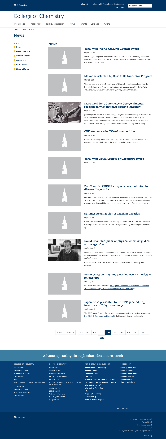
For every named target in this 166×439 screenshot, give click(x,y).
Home (16, 30)
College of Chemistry (39, 16)
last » (103, 337)
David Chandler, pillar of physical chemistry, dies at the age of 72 (116, 242)
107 (115, 333)
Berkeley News (126, 370)
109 (129, 333)
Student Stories (22, 69)
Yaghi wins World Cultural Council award (111, 48)
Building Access (91, 370)
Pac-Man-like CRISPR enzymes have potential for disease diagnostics (116, 187)
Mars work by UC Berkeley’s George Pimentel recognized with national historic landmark (114, 105)
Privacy (148, 428)
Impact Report (22, 60)
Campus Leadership (128, 373)
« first (60, 332)
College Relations (91, 373)
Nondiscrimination (144, 425)
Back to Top (148, 436)
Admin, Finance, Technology (95, 368)
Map (15, 379)
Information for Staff (93, 385)
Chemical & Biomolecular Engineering (108, 4)
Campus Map (126, 379)
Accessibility (147, 422)
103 (88, 333)
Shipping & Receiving (93, 394)
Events (84, 23)
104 (95, 333)
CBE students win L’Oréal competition (109, 131)
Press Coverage (23, 51)
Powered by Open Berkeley (141, 419)
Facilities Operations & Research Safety (100, 382)
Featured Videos (23, 64)
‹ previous (71, 332)
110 (136, 333)
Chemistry (85, 4)
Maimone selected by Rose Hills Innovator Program (118, 76)
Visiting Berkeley (127, 382)
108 (122, 333)
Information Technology (94, 388)
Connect (95, 23)
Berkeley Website (128, 368)
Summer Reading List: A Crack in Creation (112, 213)
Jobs (86, 391)
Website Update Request (94, 400)
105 (102, 333)
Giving (107, 23)
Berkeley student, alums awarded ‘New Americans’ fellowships (118, 276)
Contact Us (89, 376)
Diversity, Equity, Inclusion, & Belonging (100, 379)
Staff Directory (91, 397)
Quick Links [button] (118, 7)
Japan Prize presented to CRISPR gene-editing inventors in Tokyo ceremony (114, 303)
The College (20, 23)
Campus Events (127, 376)
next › (145, 332)
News (72, 23)
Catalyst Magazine (23, 55)
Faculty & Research (55, 23)
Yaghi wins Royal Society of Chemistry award (114, 159)
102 (81, 333)
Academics (36, 23)
